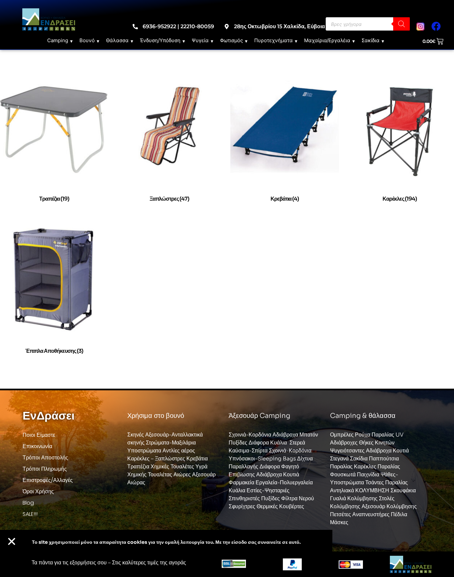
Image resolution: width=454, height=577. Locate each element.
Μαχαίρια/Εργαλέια (327, 40)
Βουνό (87, 40)
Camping (57, 40)
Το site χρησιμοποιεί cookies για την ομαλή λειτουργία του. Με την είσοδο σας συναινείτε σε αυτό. (166, 542)
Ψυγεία (200, 40)
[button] (12, 541)
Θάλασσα (117, 40)
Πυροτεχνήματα (273, 40)
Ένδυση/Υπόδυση (160, 40)
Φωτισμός (231, 40)
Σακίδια (371, 40)
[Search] (401, 24)
